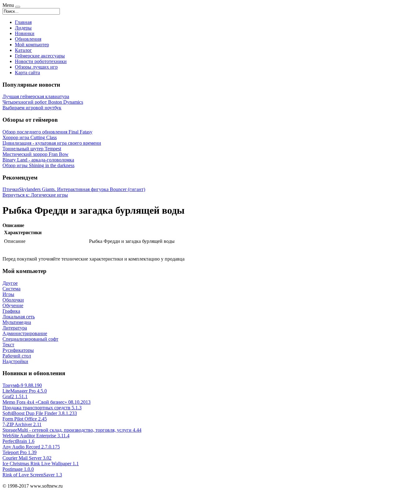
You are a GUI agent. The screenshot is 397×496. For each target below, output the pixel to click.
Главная (23, 22)
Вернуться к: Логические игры (35, 195)
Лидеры (23, 27)
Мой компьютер (32, 44)
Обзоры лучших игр (36, 67)
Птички (10, 189)
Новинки (24, 33)
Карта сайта (27, 72)
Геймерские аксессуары (40, 55)
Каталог (23, 50)
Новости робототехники (41, 61)
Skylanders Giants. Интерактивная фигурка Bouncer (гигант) (82, 189)
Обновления (28, 39)
